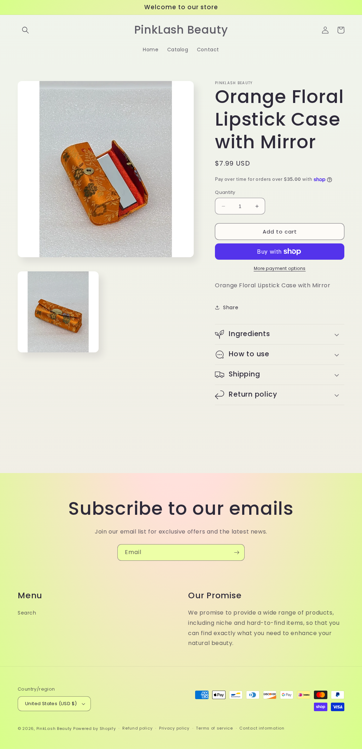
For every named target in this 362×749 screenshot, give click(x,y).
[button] (25, 30)
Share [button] (230, 307)
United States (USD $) (51, 703)
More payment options (280, 268)
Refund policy (137, 728)
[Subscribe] (236, 552)
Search (27, 612)
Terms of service (214, 728)
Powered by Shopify (94, 728)
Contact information (261, 728)
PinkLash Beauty (54, 728)
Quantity (225, 192)
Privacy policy (174, 728)
